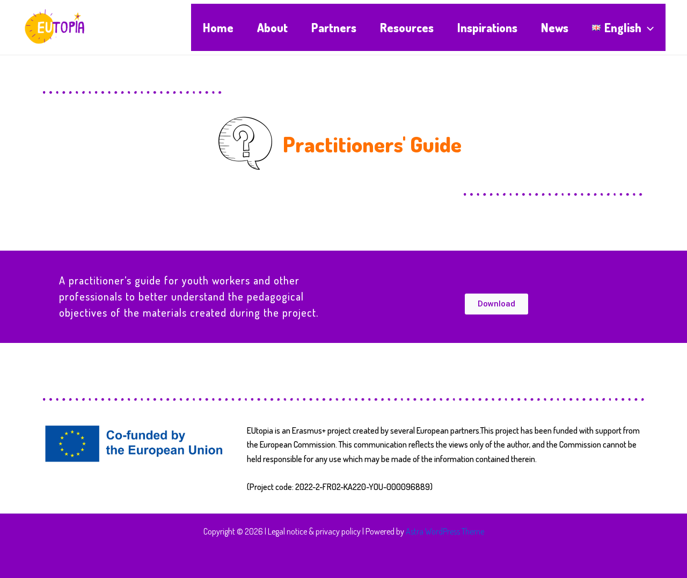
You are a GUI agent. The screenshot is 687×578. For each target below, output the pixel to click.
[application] (647, 27)
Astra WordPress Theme (445, 531)
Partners (333, 27)
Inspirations (487, 27)
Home (218, 27)
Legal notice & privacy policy (314, 531)
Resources (407, 27)
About (272, 27)
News (554, 27)
